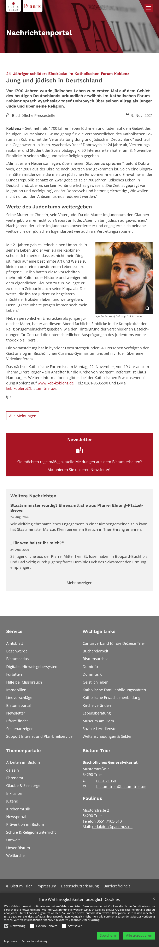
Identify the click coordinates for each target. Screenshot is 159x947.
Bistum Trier (96, 750)
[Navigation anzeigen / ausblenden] (149, 8)
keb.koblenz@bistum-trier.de (31, 388)
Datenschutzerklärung (84, 920)
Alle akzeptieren (139, 935)
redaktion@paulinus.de (112, 826)
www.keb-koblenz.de (56, 383)
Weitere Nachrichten (33, 495)
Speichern (108, 935)
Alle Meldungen (22, 415)
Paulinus (92, 798)
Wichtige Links (99, 631)
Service (14, 631)
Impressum (10, 941)
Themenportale (23, 750)
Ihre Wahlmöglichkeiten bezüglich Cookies (79, 899)
